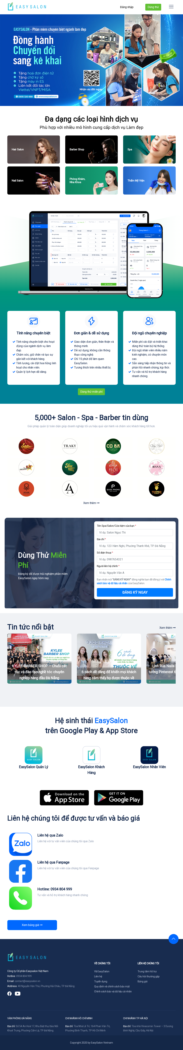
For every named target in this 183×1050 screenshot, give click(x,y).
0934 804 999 (24, 976)
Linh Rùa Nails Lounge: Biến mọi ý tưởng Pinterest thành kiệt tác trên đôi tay (109, 672)
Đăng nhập (126, 7)
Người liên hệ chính (108, 566)
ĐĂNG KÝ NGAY (135, 592)
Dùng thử (153, 7)
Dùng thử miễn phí (91, 391)
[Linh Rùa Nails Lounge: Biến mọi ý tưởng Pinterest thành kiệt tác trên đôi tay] (109, 659)
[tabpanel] (91, 60)
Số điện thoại (105, 552)
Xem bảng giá (31, 925)
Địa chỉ (101, 539)
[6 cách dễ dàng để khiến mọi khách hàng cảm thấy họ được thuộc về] (39, 659)
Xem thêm (90, 503)
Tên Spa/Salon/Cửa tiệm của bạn (116, 525)
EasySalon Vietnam (102, 1042)
